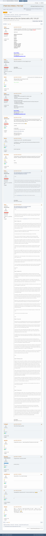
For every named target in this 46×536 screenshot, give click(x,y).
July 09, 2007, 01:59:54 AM (17, 138)
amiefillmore (7, 474)
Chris (5, 59)
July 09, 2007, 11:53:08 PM (17, 474)
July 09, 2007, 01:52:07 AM (17, 93)
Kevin (5, 77)
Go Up (4, 522)
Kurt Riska (6, 154)
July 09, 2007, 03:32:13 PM (17, 170)
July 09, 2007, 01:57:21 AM (17, 117)
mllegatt (6, 424)
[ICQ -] (4, 86)
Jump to (28, 528)
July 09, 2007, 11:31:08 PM (17, 456)
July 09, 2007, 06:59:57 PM (17, 440)
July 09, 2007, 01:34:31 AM (17, 77)
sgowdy (5, 440)
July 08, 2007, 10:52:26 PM (17, 59)
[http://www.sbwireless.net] (4, 450)
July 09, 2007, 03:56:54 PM (17, 204)
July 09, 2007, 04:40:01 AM (17, 154)
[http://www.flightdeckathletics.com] (4, 37)
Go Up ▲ (42, 534)
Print (41, 522)
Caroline (6, 117)
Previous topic (35, 21)
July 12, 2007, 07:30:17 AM (17, 506)
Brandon (6, 456)
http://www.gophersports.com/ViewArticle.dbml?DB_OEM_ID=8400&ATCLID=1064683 (22, 207)
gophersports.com (19, 195)
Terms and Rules (38, 534)
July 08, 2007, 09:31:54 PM (17, 27)
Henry (5, 138)
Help (34, 534)
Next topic (40, 21)
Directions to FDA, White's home (19, 131)
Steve (5, 27)
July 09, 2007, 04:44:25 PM (17, 424)
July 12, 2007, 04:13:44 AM (17, 490)
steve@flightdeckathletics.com (19, 56)
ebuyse (5, 506)
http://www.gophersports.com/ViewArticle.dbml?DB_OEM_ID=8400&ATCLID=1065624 (22, 173)
